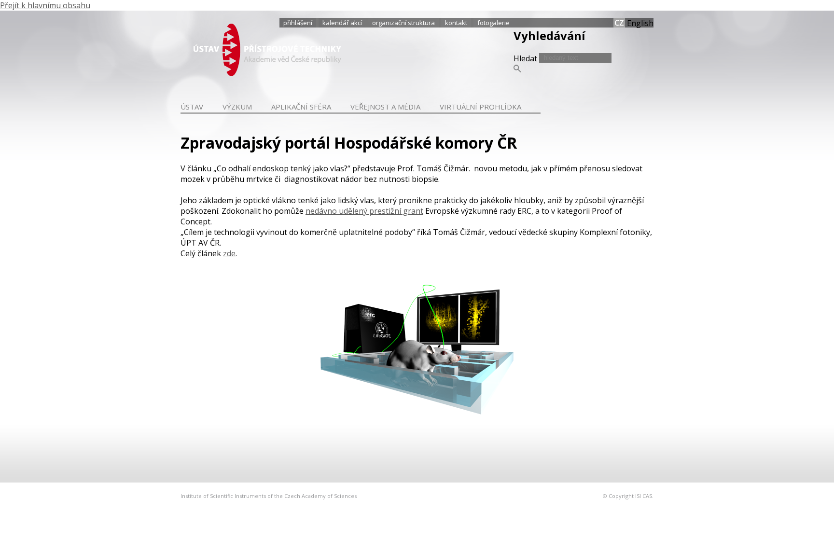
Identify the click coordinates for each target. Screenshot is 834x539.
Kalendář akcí (342, 22)
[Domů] (267, 73)
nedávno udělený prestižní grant (364, 211)
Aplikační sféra (301, 106)
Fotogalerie (493, 22)
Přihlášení (297, 22)
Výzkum (237, 106)
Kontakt (456, 22)
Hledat (526, 58)
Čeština (619, 23)
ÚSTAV (192, 106)
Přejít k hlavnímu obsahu (45, 5)
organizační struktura (403, 22)
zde (229, 253)
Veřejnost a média (385, 106)
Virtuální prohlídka (480, 106)
